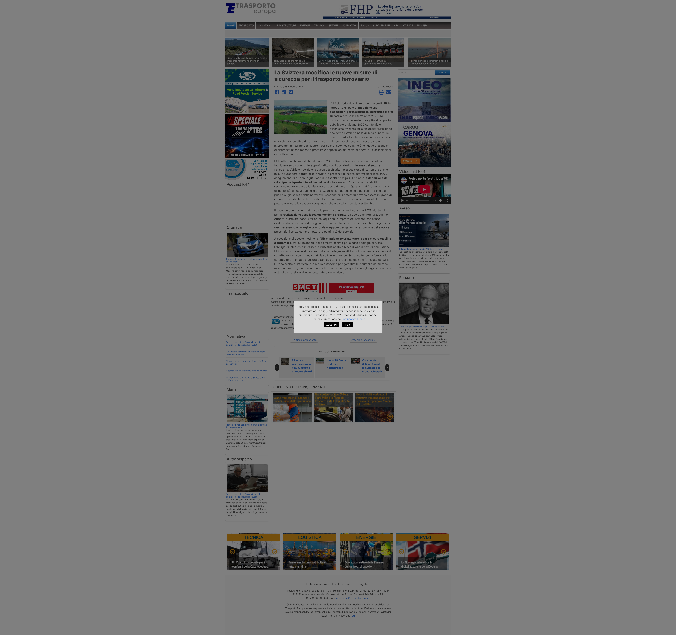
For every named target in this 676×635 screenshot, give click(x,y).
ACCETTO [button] (331, 324)
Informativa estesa (353, 319)
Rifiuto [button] (347, 324)
